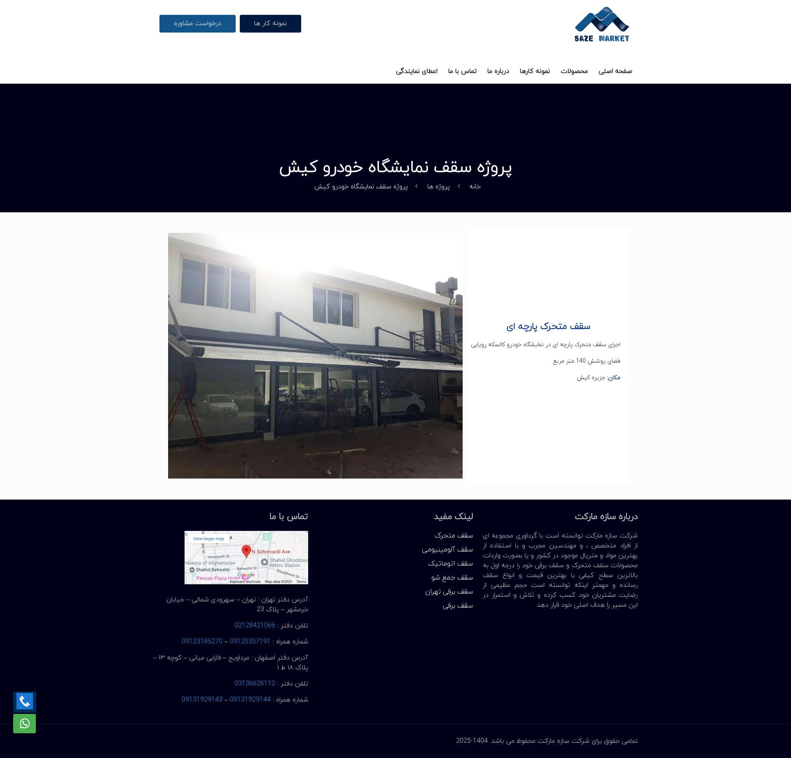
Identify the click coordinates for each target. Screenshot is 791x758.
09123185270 (202, 641)
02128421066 (254, 625)
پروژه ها (438, 186)
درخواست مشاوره (197, 23)
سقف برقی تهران (449, 592)
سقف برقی (458, 606)
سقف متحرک (454, 536)
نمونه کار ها (270, 23)
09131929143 (202, 699)
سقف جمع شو (452, 578)
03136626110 (254, 683)
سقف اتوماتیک (450, 564)
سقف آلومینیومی (447, 550)
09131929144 (250, 699)
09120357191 (250, 641)
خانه (475, 186)
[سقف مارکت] (602, 23)
